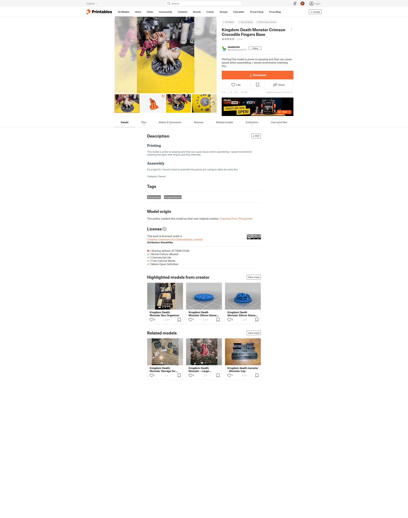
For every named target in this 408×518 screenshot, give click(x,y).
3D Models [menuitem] (123, 11)
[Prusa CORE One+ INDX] (257, 107)
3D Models (229, 22)
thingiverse (154, 197)
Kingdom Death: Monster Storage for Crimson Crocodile (162, 369)
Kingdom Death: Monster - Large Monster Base (199, 369)
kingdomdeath (173, 197)
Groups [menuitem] (224, 11)
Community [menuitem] (165, 11)
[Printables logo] (99, 12)
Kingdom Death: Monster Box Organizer (164, 314)
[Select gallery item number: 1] (159, 307)
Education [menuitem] (238, 11)
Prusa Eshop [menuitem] (256, 11)
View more (254, 277)
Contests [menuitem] (182, 11)
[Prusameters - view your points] (302, 3)
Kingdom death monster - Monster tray (242, 369)
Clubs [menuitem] (150, 11)
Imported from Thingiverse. (236, 218)
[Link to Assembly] (166, 163)
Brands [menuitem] (197, 11)
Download (259, 74)
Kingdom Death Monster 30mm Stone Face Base (203, 314)
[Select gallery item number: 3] (165, 307)
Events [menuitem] (210, 11)
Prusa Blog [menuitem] (275, 11)
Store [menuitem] (138, 11)
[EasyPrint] (295, 3)
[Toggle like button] (151, 320)
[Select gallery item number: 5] (170, 307)
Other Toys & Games (267, 22)
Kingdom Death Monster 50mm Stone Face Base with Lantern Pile (242, 314)
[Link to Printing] (163, 145)
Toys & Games (247, 22)
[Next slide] (214, 103)
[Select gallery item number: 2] (162, 307)
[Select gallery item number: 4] (167, 307)
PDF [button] (257, 135)
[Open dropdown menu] (291, 29)
